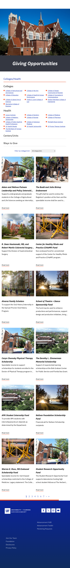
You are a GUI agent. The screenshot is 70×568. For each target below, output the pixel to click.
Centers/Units (11, 135)
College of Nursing (32, 117)
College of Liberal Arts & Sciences (13, 101)
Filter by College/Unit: (22, 151)
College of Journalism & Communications (55, 96)
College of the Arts (32, 91)
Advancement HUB (44, 522)
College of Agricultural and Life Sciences (14, 92)
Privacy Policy (11, 548)
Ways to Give (10, 143)
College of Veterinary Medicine (33, 123)
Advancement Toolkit (45, 525)
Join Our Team (11, 538)
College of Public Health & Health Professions (14, 123)
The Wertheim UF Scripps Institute (13, 130)
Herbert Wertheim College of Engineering (57, 101)
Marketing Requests (44, 529)
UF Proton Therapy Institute (56, 126)
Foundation (10, 541)
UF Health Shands (11, 126)
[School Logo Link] (18, 511)
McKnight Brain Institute (55, 122)
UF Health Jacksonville (34, 126)
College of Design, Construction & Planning (55, 92)
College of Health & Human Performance (35, 96)
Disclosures (10, 544)
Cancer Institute (11, 115)
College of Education (12, 95)
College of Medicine (54, 115)
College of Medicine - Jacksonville (12, 118)
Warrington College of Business (12, 105)
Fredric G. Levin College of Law (35, 101)
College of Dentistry (33, 115)
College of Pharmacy (54, 117)
